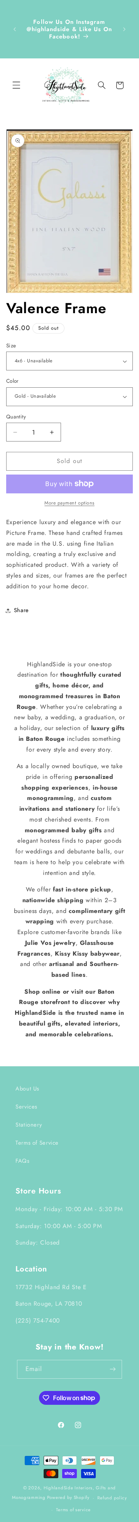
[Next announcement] (124, 29)
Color (12, 381)
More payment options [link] (69, 503)
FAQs (22, 1161)
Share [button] (21, 610)
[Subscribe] (113, 1369)
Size (11, 345)
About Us (27, 1088)
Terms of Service (37, 1143)
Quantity (16, 416)
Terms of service (73, 1510)
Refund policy (112, 1498)
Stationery (28, 1124)
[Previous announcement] (14, 29)
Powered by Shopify (68, 1498)
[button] (16, 85)
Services (26, 1106)
